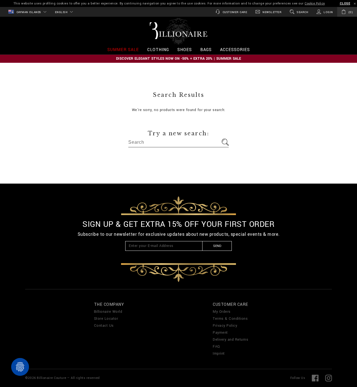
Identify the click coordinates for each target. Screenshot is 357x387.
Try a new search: (178, 133)
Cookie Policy (315, 3)
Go (225, 142)
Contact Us (104, 325)
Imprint (219, 353)
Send (217, 246)
